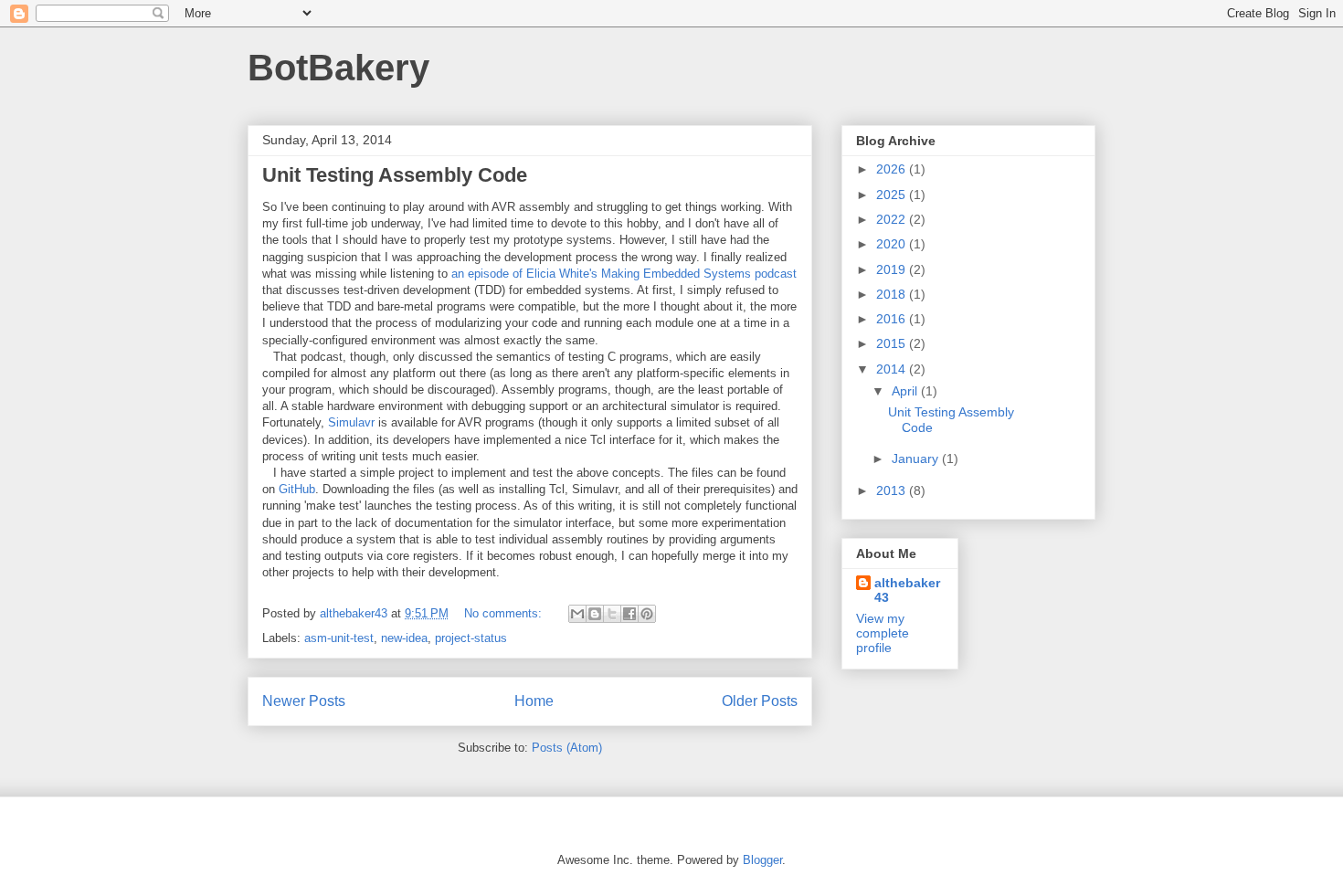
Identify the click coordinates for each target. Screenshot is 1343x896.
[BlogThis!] (595, 614)
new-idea (404, 638)
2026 (892, 169)
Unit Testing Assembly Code (394, 174)
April (906, 391)
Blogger (762, 860)
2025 (892, 194)
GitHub (297, 489)
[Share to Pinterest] (647, 614)
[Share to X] (612, 614)
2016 (892, 318)
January (917, 458)
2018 (892, 294)
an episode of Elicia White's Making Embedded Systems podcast (624, 273)
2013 (892, 490)
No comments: (504, 613)
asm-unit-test (339, 638)
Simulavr (351, 422)
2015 (892, 343)
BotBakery (338, 67)
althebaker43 (907, 590)
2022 (892, 219)
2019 (892, 269)
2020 (892, 244)
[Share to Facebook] (629, 614)
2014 (892, 369)
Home (534, 701)
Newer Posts (303, 701)
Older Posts (760, 701)
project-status (471, 638)
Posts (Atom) (567, 747)
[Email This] (577, 614)
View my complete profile (882, 633)
